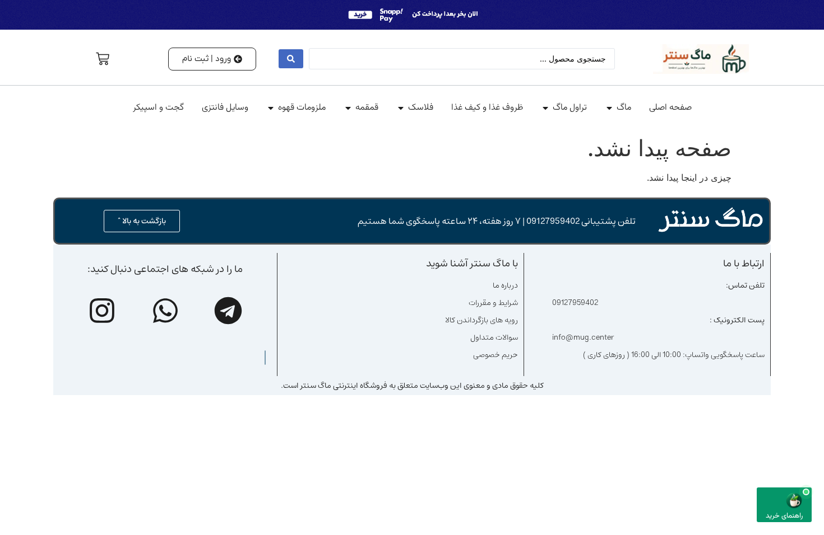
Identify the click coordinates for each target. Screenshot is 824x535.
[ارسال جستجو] (291, 58)
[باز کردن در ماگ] (609, 108)
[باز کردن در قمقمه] (348, 108)
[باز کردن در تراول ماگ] (545, 108)
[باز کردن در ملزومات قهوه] (270, 108)
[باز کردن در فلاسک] (400, 108)
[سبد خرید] (102, 58)
